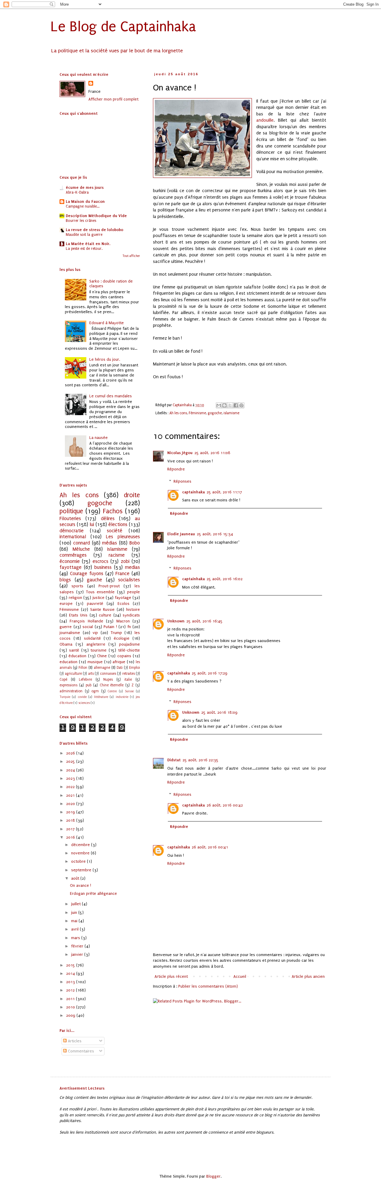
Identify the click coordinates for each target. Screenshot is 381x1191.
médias (109, 543)
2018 (71, 820)
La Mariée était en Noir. (88, 243)
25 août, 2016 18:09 (219, 712)
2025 (71, 761)
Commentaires (80, 1051)
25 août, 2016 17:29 (209, 673)
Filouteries (70, 518)
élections (117, 524)
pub (88, 685)
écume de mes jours (85, 187)
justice (98, 597)
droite (132, 495)
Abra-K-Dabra (77, 192)
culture (105, 615)
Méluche (81, 549)
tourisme (98, 650)
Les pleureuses (123, 536)
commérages (73, 555)
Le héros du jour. (104, 359)
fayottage (71, 567)
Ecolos (123, 603)
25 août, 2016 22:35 (200, 760)
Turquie (65, 697)
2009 (71, 1015)
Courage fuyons (86, 573)
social (87, 626)
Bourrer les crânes (81, 221)
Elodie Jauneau (181, 534)
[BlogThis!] (224, 405)
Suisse (129, 691)
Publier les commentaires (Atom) (208, 986)
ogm (95, 691)
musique (95, 662)
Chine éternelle (112, 685)
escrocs (100, 561)
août (75, 878)
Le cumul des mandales (110, 396)
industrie (122, 697)
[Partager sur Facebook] (236, 405)
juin (74, 912)
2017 (71, 829)
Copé (63, 679)
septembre (82, 870)
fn (129, 626)
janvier (77, 954)
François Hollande (86, 621)
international (73, 536)
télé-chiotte (129, 650)
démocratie (72, 530)
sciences (84, 703)
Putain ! (110, 626)
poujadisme (129, 644)
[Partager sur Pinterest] (241, 405)
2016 (71, 837)
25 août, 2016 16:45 (204, 621)
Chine (102, 656)
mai (75, 921)
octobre (79, 861)
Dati (120, 668)
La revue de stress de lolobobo (94, 229)
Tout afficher (131, 256)
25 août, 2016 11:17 (224, 492)
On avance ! (80, 885)
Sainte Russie (102, 609)
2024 (71, 770)
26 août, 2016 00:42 (225, 805)
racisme (117, 555)
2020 (71, 803)
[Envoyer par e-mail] (219, 405)
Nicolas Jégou (180, 453)
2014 (71, 973)
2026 (71, 753)
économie (70, 561)
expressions (68, 685)
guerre (66, 626)
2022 (71, 786)
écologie (121, 638)
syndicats (131, 615)
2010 (71, 1007)
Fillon (83, 668)
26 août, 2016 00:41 (210, 847)
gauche (94, 580)
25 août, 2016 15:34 (215, 534)
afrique (119, 662)
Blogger (213, 1176)
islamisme (231, 413)
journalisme (70, 632)
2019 (71, 812)
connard (81, 543)
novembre (81, 853)
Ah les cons (178, 413)
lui (92, 524)
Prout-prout (109, 586)
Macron (123, 621)
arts (91, 673)
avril (75, 929)
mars (76, 938)
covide (82, 697)
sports (77, 586)
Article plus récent (171, 976)
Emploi (134, 668)
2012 (71, 990)
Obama (66, 644)
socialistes (129, 580)
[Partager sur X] (230, 405)
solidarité (92, 638)
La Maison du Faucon (85, 201)
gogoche (215, 413)
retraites (128, 673)
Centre (112, 691)
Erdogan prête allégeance (93, 893)
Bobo (134, 543)
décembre (81, 844)
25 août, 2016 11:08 (212, 453)
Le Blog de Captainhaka (123, 26)
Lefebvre (85, 679)
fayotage (123, 597)
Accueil (239, 976)
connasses (108, 673)
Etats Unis (78, 615)
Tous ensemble (100, 592)
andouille (265, 120)
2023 (71, 778)
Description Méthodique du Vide (96, 216)
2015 (71, 965)
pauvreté (95, 603)
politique (71, 511)
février (78, 946)
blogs (65, 580)
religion (75, 597)
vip (95, 632)
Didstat (174, 760)
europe (66, 603)
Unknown (176, 621)
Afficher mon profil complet (113, 99)
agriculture (73, 673)
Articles (74, 1041)
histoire (133, 609)
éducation (77, 656)
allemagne (102, 668)
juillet (76, 904)
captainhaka (193, 492)
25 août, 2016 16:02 (225, 579)
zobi (125, 561)
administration (71, 691)
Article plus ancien (308, 976)
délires (108, 518)
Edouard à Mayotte (106, 323)
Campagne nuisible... (82, 206)
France (122, 573)
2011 (71, 999)
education (68, 662)
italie (128, 679)
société (114, 530)
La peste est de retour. (84, 249)
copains (124, 656)
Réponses (182, 481)
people (133, 592)
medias (132, 567)
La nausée (98, 437)
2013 (71, 982)
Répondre (176, 469)
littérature (101, 697)
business (103, 567)
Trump (116, 632)
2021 (71, 795)
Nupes (108, 679)
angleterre (95, 644)
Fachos (113, 511)
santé (74, 650)
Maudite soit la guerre (84, 235)
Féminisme (197, 413)
